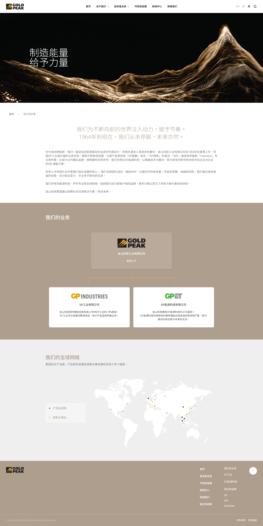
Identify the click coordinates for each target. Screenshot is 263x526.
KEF (226, 500)
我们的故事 (206, 504)
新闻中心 (205, 490)
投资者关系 (206, 476)
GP (225, 495)
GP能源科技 (230, 481)
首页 (202, 469)
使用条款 (252, 520)
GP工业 (228, 474)
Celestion (229, 505)
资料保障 (241, 520)
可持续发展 (206, 483)
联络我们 (205, 497)
